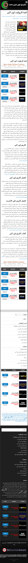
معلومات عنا (24, 365)
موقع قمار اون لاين (22, 331)
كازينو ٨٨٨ (18, 495)
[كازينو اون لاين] (13, 8)
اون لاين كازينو (6, 487)
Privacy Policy (23, 349)
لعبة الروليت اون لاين (22, 334)
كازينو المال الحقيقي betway (20, 326)
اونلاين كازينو (17, 416)
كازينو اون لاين (8, 16)
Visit (4, 76)
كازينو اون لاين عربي (20, 16)
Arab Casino (24, 339)
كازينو (3, 416)
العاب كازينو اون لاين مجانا (6, 415)
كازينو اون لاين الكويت (19, 418)
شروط (25, 357)
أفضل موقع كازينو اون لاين (6, 413)
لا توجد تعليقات (15, 18)
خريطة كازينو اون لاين (22, 354)
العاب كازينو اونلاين (22, 415)
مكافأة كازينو (8, 420)
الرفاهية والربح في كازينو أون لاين (13, 414)
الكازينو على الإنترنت (22, 328)
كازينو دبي (23, 419)
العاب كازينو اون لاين (14, 415)
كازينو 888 (19, 489)
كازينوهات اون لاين (7, 419)
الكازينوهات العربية (10, 174)
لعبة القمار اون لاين (22, 337)
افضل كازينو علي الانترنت (15, 230)
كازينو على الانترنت (13, 419)
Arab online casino (21, 413)
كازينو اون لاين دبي (23, 493)
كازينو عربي (24, 342)
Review (5, 79)
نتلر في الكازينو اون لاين (19, 421)
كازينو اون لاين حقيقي (11, 418)
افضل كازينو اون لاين (22, 197)
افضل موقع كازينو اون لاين (21, 352)
